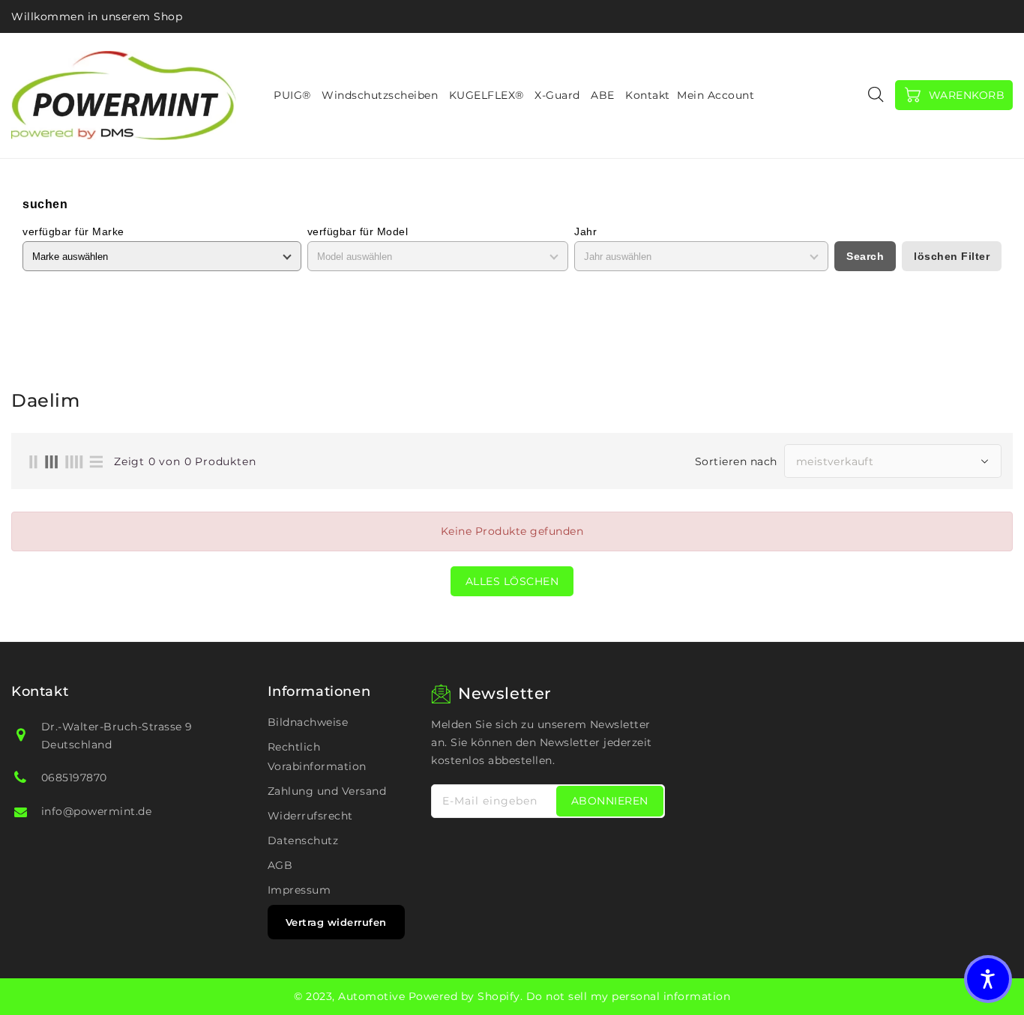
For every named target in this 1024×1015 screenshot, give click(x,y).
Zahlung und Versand (327, 791)
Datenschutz (303, 840)
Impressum (299, 890)
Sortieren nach (736, 461)
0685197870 (74, 777)
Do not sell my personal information (628, 996)
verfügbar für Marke (73, 231)
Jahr (585, 231)
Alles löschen (512, 581)
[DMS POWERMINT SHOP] (123, 95)
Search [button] (865, 256)
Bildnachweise (308, 722)
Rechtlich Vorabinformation (317, 756)
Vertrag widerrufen (336, 922)
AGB (280, 865)
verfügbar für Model (358, 231)
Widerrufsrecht (310, 815)
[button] (988, 979)
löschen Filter (952, 256)
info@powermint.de (96, 811)
